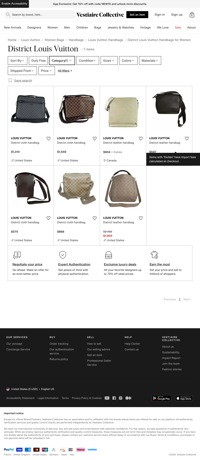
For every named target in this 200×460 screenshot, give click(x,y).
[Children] (91, 27)
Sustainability (170, 352)
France (7, 454)
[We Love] (171, 27)
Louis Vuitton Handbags (105, 39)
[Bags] (104, 27)
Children (82, 27)
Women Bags (54, 39)
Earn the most (160, 264)
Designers (34, 27)
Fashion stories (171, 369)
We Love (163, 27)
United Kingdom (22, 454)
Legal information (48, 398)
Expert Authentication (74, 264)
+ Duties (116, 152)
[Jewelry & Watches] (136, 27)
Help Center (132, 344)
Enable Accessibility (14, 4)
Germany (54, 454)
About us (168, 347)
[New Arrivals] (24, 27)
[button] (192, 14)
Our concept (14, 344)
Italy (72, 454)
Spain (64, 454)
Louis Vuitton (30, 39)
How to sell (94, 344)
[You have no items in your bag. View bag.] (192, 14)
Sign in (159, 14)
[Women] (60, 27)
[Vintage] (153, 27)
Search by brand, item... (27, 14)
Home (12, 39)
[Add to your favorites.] (48, 138)
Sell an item (137, 14)
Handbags (76, 39)
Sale (178, 27)
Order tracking (59, 344)
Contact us (132, 349)
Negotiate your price (27, 264)
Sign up (177, 14)
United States (40, 454)
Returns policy (59, 359)
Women (52, 27)
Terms (65, 398)
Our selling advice (98, 349)
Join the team (171, 364)
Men (67, 27)
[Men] (73, 27)
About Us (193, 27)
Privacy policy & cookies (87, 398)
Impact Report (171, 358)
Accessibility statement (20, 398)
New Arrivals (12, 27)
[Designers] (44, 27)
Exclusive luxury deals (120, 264)
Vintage (145, 27)
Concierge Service (18, 349)
